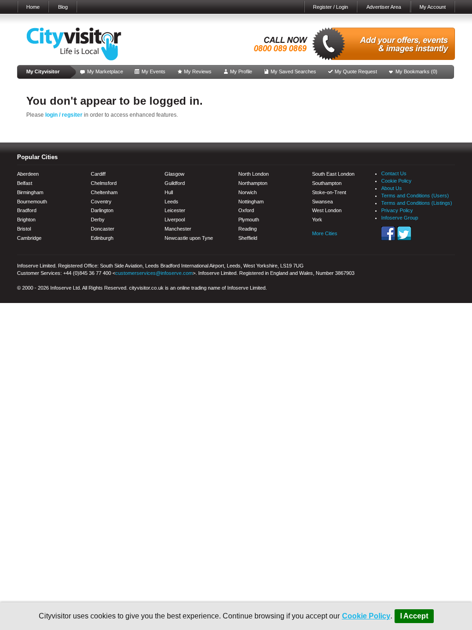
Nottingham (251, 201)
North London (253, 174)
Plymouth (248, 219)
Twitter (404, 233)
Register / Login (330, 7)
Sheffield (247, 238)
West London (327, 210)
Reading (247, 229)
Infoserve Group (399, 217)
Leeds (171, 201)
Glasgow (174, 174)
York (317, 219)
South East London (333, 174)
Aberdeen (28, 174)
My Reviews (198, 71)
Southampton (327, 183)
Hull (169, 192)
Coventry (101, 201)
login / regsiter (64, 115)
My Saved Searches (293, 71)
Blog (63, 7)
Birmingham (30, 192)
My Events (153, 71)
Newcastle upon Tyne (189, 238)
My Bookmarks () (416, 71)
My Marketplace (105, 71)
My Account (432, 7)
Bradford (26, 210)
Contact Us (394, 173)
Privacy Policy (397, 210)
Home (33, 7)
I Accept (414, 616)
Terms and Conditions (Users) (415, 195)
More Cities (324, 233)
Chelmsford (104, 183)
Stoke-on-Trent (329, 192)
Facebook (388, 233)
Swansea (322, 201)
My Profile (241, 71)
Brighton (26, 219)
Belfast (24, 183)
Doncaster (102, 229)
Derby (98, 219)
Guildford (175, 183)
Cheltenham (104, 192)
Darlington (102, 210)
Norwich (247, 192)
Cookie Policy (366, 616)
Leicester (175, 210)
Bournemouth (32, 201)
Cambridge (29, 238)
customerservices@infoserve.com (154, 273)
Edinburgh (102, 238)
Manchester (178, 229)
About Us (391, 188)
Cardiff (98, 174)
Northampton (252, 183)
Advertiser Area (383, 7)
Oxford (246, 210)
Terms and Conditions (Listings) (416, 203)
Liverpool (175, 219)
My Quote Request (356, 71)
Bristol (24, 229)
